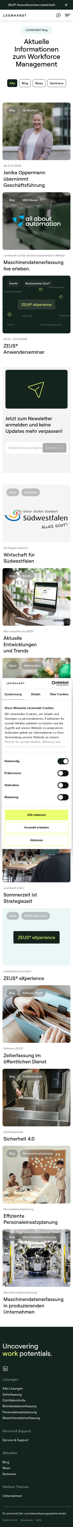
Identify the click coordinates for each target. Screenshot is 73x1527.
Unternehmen (12, 1496)
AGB (38, 1520)
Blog (6, 1462)
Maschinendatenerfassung (21, 1418)
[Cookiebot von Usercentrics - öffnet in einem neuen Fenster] (52, 683)
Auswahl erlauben (36, 827)
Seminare (9, 1474)
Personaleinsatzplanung (20, 1412)
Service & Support (16, 1440)
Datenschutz (10, 1520)
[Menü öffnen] (67, 15)
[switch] (63, 773)
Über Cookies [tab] (59, 694)
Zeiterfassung (12, 1394)
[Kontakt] (58, 15)
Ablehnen (36, 840)
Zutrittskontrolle (14, 1400)
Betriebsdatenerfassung (19, 1406)
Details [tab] (36, 694)
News (6, 1468)
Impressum (26, 1520)
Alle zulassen (36, 814)
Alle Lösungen (13, 1388)
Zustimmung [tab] (13, 694)
